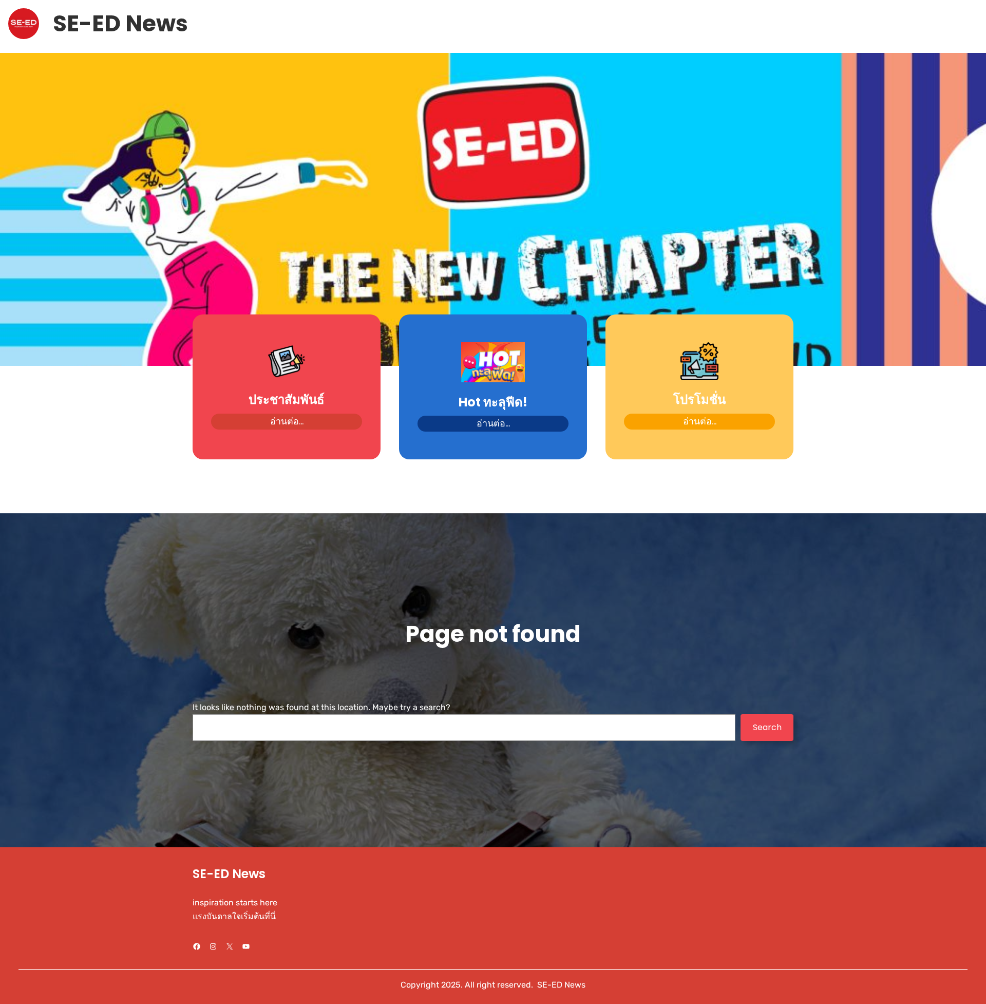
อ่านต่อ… (287, 421)
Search (767, 727)
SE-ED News (120, 23)
